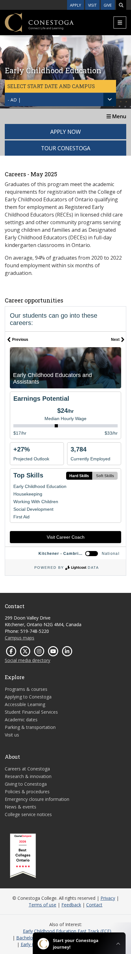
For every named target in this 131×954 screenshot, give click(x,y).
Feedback (71, 905)
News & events (20, 807)
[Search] (121, 5)
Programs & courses (26, 689)
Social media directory (27, 660)
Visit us (12, 735)
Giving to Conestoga (26, 784)
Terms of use (42, 905)
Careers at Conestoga (27, 769)
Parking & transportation (30, 727)
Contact (94, 905)
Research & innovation (28, 776)
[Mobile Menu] (120, 22)
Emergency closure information (37, 799)
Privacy (107, 898)
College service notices (28, 814)
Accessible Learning (25, 704)
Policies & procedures (27, 792)
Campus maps (19, 638)
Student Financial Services (31, 712)
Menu (118, 116)
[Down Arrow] (109, 99)
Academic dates (21, 720)
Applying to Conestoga (28, 697)
